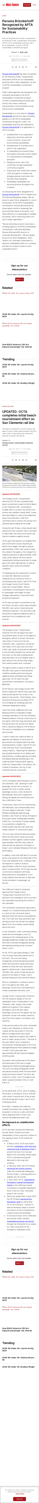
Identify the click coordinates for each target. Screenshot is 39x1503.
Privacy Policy (20, 1493)
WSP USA (24, 52)
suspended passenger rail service (20, 1221)
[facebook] (13, 67)
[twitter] (19, 67)
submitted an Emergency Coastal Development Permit (21, 1182)
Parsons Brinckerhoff (10, 74)
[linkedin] (16, 67)
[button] (3, 4)
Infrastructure (8, 406)
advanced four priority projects (19, 1169)
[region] (19, 1495)
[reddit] (23, 67)
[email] (26, 67)
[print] (36, 67)
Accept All (19, 1499)
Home (4, 15)
